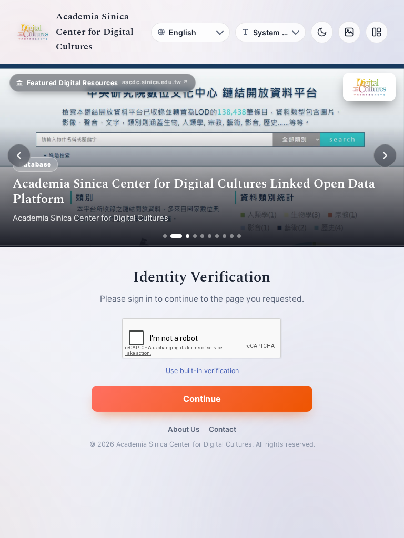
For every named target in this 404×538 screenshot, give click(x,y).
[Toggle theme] (322, 32)
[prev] (19, 155)
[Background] (349, 32)
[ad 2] (172, 236)
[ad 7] (217, 236)
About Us (183, 429)
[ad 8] (224, 236)
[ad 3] (183, 236)
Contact (222, 429)
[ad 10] (239, 236)
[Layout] (377, 32)
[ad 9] (232, 236)
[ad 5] (202, 236)
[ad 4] (195, 236)
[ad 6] (209, 236)
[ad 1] (165, 236)
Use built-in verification (202, 371)
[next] (385, 155)
